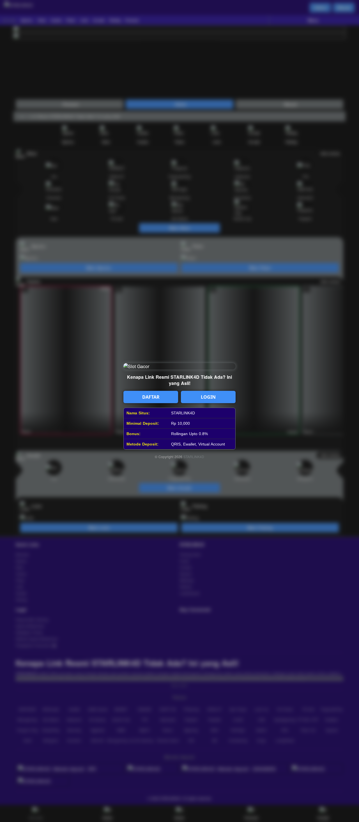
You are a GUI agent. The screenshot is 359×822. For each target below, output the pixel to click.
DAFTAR (151, 397)
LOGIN (208, 397)
